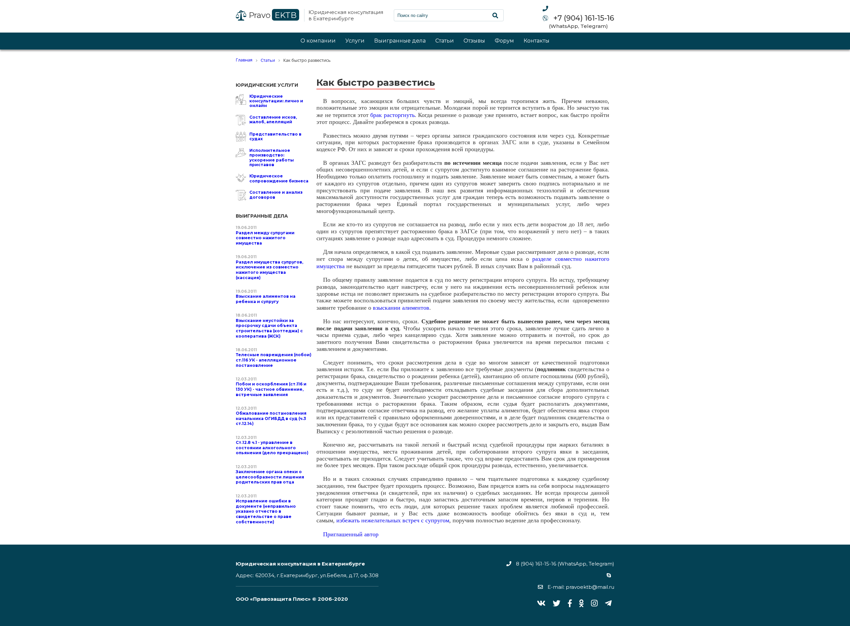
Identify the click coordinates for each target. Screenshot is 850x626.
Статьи (444, 41)
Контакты (537, 41)
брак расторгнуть (392, 115)
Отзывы (474, 41)
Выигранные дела (400, 41)
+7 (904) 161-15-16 (583, 18)
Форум (504, 41)
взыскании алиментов (401, 307)
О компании (318, 41)
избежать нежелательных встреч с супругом (392, 520)
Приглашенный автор (351, 534)
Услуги (355, 41)
